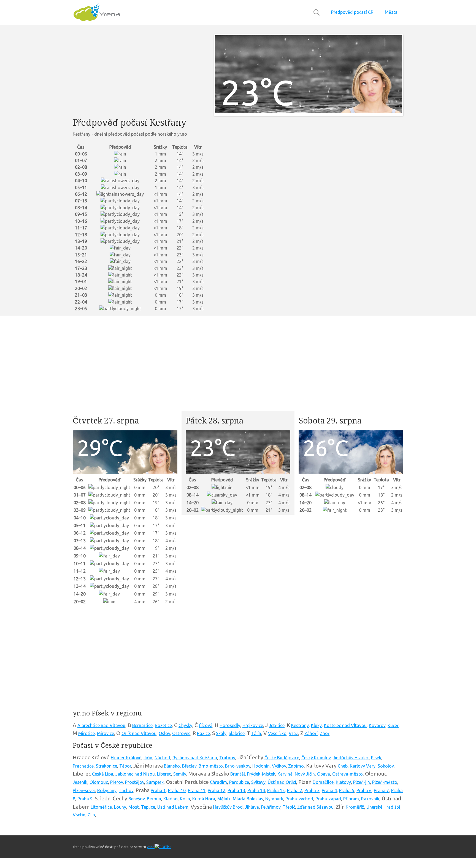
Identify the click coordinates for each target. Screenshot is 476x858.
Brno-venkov (237, 765)
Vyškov (279, 765)
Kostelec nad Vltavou (345, 725)
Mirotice (86, 733)
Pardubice (239, 782)
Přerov (116, 782)
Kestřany (300, 725)
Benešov (136, 798)
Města (391, 12)
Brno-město (211, 765)
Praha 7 (381, 790)
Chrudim (218, 782)
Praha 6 (364, 790)
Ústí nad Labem (172, 807)
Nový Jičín (305, 773)
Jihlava (252, 807)
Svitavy (258, 782)
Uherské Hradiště (383, 807)
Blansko (172, 765)
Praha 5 (346, 790)
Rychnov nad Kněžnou (194, 757)
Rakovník (370, 798)
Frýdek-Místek (261, 773)
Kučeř (393, 725)
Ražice (203, 733)
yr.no (151, 847)
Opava (323, 773)
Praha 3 (312, 790)
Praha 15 (276, 790)
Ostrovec (181, 733)
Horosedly (230, 725)
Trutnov (227, 757)
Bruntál (237, 773)
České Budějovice (281, 757)
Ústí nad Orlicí (282, 782)
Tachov (126, 790)
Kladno (170, 798)
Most (133, 807)
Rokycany (107, 790)
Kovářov (377, 725)
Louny (120, 807)
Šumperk (155, 782)
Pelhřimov (270, 807)
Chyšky (185, 725)
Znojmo (296, 765)
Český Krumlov (316, 757)
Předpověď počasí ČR (352, 12)
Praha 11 (196, 790)
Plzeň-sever (84, 790)
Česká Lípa (102, 773)
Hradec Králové (126, 757)
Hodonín (261, 765)
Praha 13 (236, 790)
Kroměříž (355, 807)
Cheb (343, 765)
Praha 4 (329, 790)
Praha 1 (158, 790)
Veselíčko (277, 733)
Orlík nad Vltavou (138, 733)
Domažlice (323, 782)
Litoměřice (101, 807)
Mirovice (105, 733)
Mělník (224, 798)
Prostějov (134, 782)
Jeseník (80, 782)
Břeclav (189, 765)
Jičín (148, 757)
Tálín (256, 733)
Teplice (148, 807)
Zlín (91, 814)
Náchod (162, 757)
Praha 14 (256, 790)
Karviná (285, 773)
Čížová (205, 725)
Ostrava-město (347, 773)
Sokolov (386, 765)
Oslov (164, 733)
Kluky (316, 725)
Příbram (351, 798)
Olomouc (99, 782)
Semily (179, 773)
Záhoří (311, 733)
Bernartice (142, 725)
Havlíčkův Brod (228, 807)
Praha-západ (328, 798)
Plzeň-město (384, 782)
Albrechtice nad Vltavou (101, 725)
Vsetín (79, 814)
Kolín (185, 798)
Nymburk (274, 798)
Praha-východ (299, 798)
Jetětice (277, 725)
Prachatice (83, 765)
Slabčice (237, 733)
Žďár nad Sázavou (315, 807)
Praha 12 (216, 790)
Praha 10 (177, 790)
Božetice (163, 725)
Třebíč (289, 807)
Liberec (164, 773)
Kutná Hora (203, 798)
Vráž (293, 733)
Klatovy (343, 782)
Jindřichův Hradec (351, 757)
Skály (221, 733)
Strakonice (106, 765)
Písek (376, 757)
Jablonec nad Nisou (135, 773)
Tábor (125, 765)
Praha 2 (294, 790)
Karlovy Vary (362, 765)
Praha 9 (85, 798)
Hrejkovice (252, 725)
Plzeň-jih (361, 782)
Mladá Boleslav (248, 798)
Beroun (154, 798)
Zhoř (324, 733)
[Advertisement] (139, 72)
